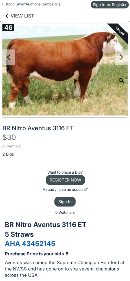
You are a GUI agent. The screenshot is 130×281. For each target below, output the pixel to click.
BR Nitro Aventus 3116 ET (38, 128)
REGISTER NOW (65, 179)
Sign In (65, 201)
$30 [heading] (9, 137)
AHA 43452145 (30, 243)
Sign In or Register (110, 4)
